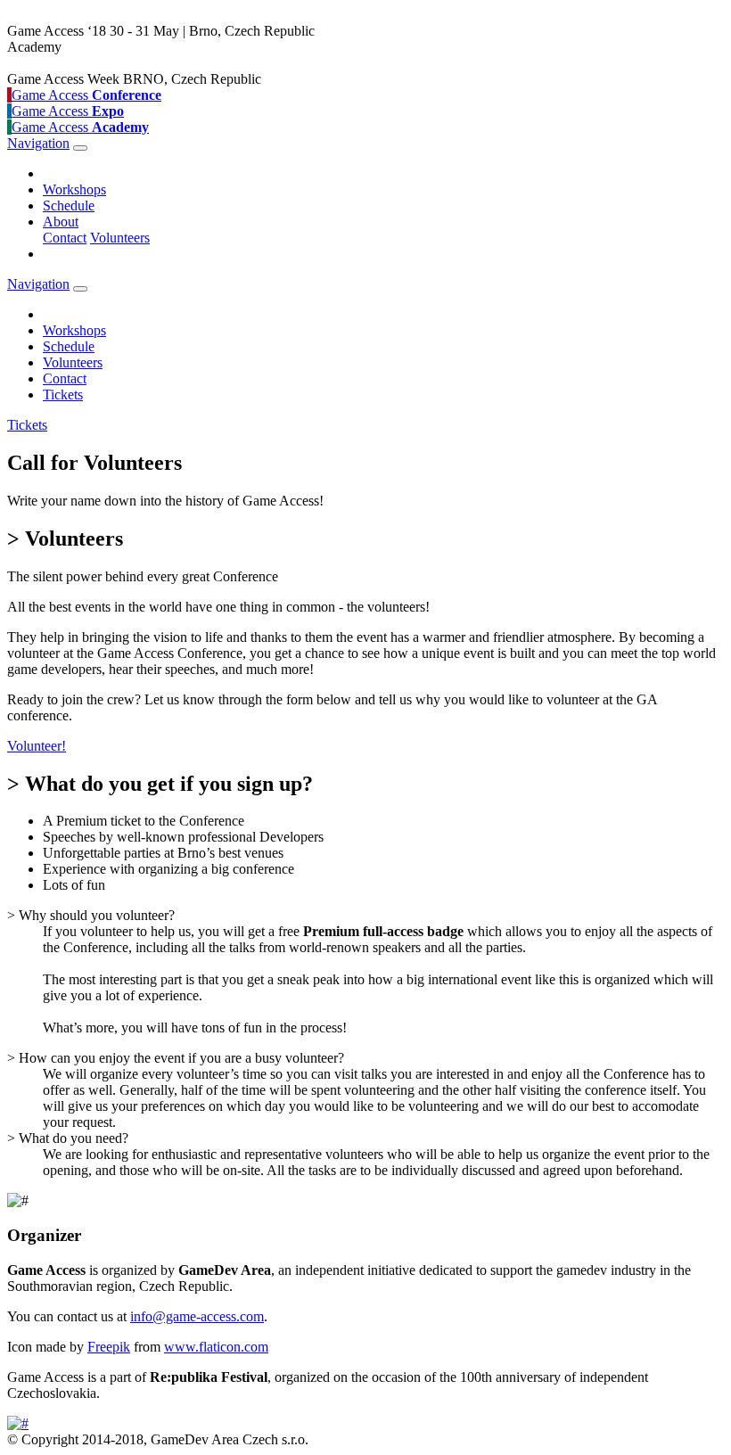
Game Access (86, 95)
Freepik (108, 1346)
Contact (64, 237)
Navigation (38, 143)
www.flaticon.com (216, 1346)
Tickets (63, 394)
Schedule (68, 205)
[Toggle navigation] (80, 148)
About (60, 221)
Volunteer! (36, 745)
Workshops (74, 189)
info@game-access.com (197, 1316)
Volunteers (120, 237)
